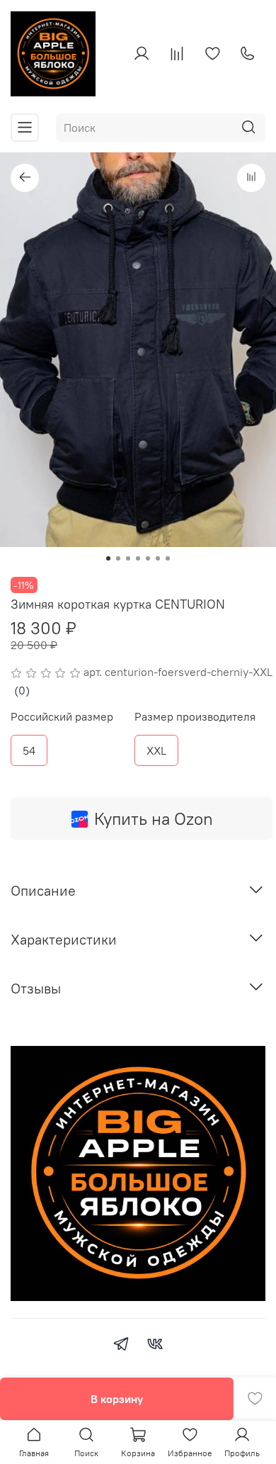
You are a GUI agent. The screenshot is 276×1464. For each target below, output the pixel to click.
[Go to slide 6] (158, 558)
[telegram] (121, 1346)
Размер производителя (194, 716)
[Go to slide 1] (108, 558)
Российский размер (62, 716)
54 (29, 750)
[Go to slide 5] (148, 558)
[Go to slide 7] (168, 558)
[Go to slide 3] (128, 558)
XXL (156, 750)
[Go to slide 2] (118, 558)
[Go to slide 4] (138, 558)
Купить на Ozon (153, 818)
